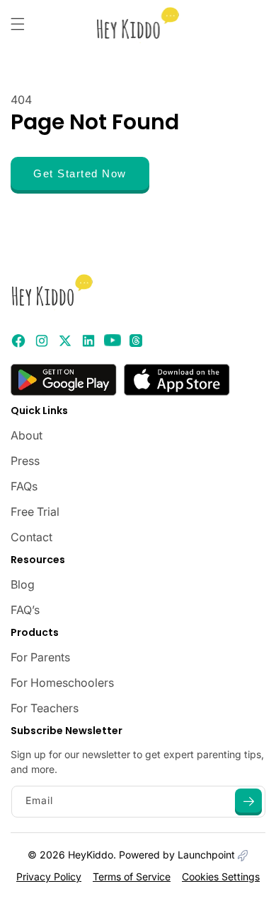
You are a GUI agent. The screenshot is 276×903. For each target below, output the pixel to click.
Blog (23, 584)
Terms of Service (132, 876)
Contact (31, 537)
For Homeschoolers (62, 682)
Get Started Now (80, 173)
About (26, 435)
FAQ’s (25, 610)
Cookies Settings (221, 876)
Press (25, 461)
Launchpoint (208, 855)
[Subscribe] (248, 802)
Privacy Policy (48, 876)
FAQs (24, 486)
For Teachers (45, 708)
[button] (17, 24)
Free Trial (35, 511)
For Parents (40, 657)
